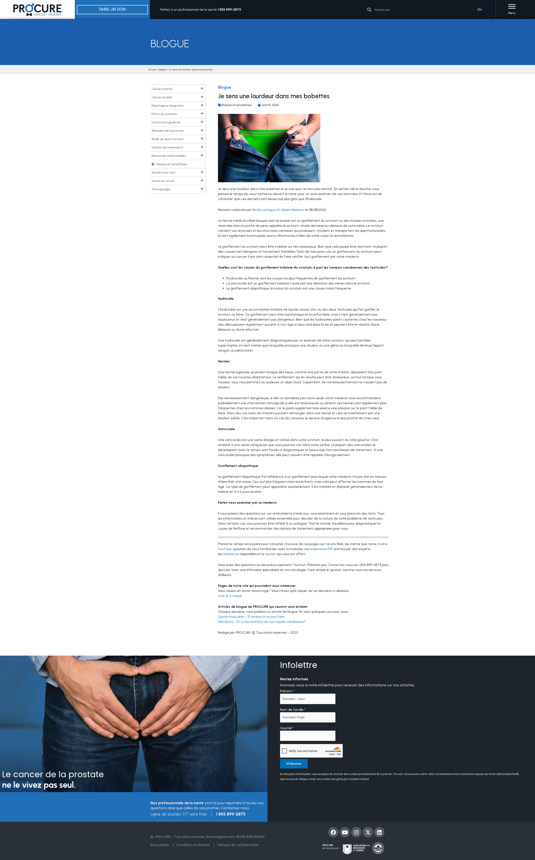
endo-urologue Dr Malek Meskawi (278, 210)
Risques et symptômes (172, 164)
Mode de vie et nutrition (167, 139)
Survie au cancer (163, 181)
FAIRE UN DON (112, 9)
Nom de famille (293, 710)
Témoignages (161, 189)
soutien (270, 554)
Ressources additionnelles (169, 156)
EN (480, 9)
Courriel (287, 728)
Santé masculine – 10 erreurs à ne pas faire (251, 617)
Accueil (152, 69)
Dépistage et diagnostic (168, 105)
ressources (231, 554)
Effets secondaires (164, 114)
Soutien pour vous (163, 172)
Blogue (162, 69)
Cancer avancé (162, 89)
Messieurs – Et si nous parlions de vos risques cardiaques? (262, 622)
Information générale (166, 122)
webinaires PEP (321, 549)
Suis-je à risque (230, 596)
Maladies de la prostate (167, 131)
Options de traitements (167, 147)
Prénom (287, 691)
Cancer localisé (162, 97)
